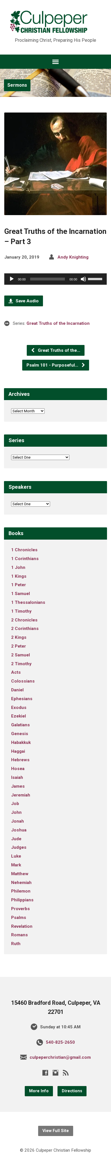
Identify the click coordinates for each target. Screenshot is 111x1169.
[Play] (12, 279)
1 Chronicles (24, 549)
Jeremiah (20, 795)
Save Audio (27, 300)
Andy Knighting (73, 257)
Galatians (20, 724)
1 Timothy (21, 611)
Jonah (17, 821)
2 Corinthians (25, 628)
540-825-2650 (60, 1042)
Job (15, 803)
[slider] (96, 278)
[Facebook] (45, 1073)
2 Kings (18, 637)
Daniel (17, 689)
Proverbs (20, 908)
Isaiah (17, 777)
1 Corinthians (25, 558)
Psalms (18, 917)
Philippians (22, 899)
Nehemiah (21, 882)
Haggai (18, 751)
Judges (18, 847)
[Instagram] (55, 1073)
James (18, 786)
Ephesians (21, 698)
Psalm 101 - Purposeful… (52, 365)
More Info (39, 1091)
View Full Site (55, 1130)
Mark (16, 865)
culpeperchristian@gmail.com (60, 1057)
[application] (55, 279)
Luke (16, 856)
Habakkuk (21, 742)
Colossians (23, 681)
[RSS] (66, 1073)
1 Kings (18, 576)
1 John (18, 567)
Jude (16, 838)
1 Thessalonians (28, 602)
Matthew (19, 873)
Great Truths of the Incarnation (58, 323)
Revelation (21, 926)
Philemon (20, 891)
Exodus (18, 707)
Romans (19, 934)
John (16, 812)
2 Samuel (20, 655)
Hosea (17, 768)
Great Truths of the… (58, 350)
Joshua (18, 830)
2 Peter (18, 646)
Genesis (19, 733)
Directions (72, 1091)
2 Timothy (21, 663)
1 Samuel (20, 593)
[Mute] (83, 279)
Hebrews (20, 759)
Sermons (17, 85)
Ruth (15, 943)
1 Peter (18, 584)
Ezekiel (18, 716)
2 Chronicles (24, 620)
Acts (16, 672)
